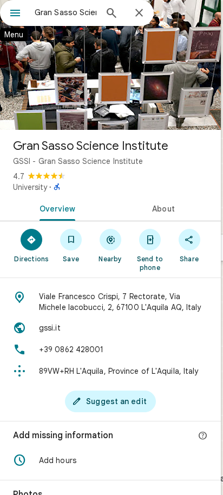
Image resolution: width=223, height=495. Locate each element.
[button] (110, 460)
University (30, 187)
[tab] (55, 208)
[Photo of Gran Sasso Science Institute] (110, 65)
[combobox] (65, 12)
